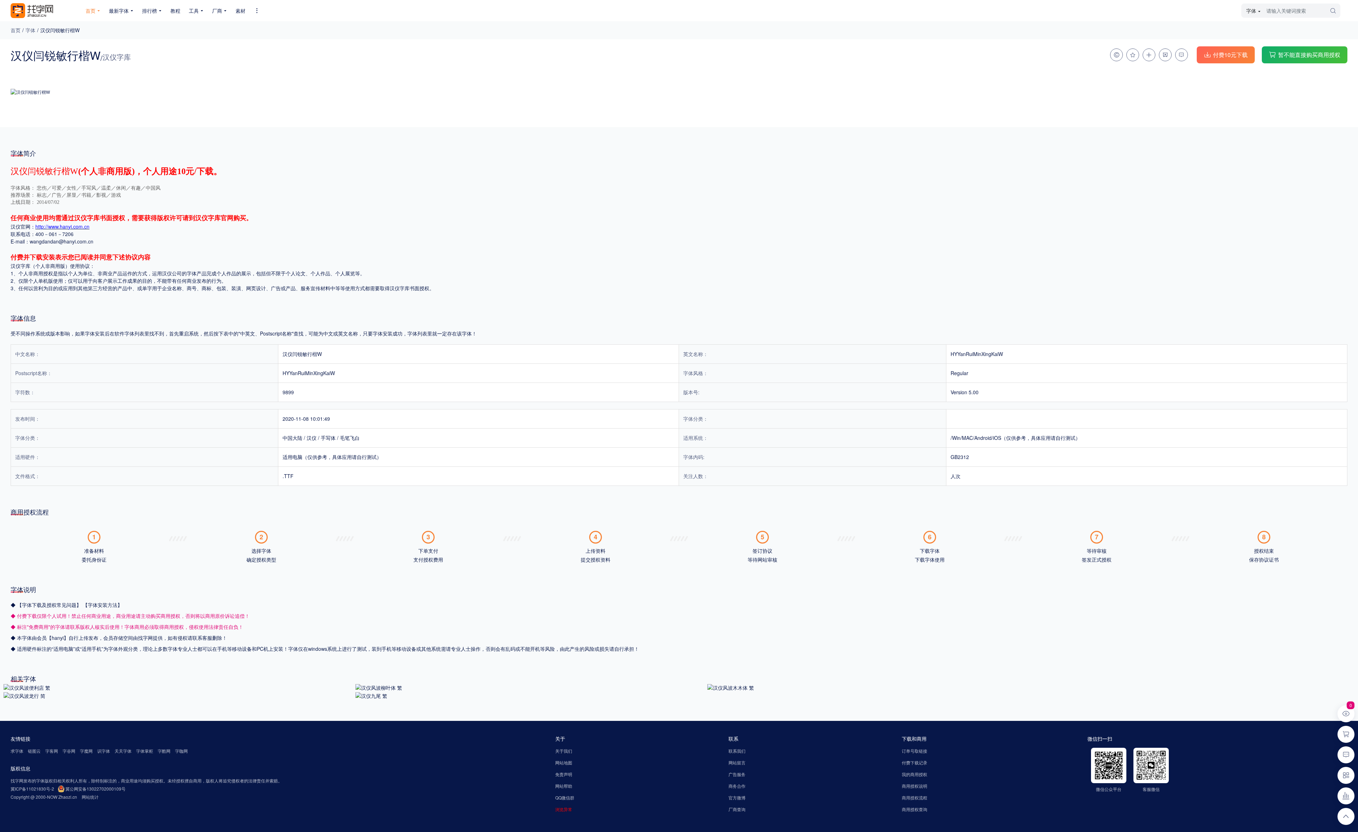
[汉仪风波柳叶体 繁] (378, 686)
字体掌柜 (144, 751)
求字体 (17, 751)
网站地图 (563, 762)
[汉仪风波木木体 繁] (730, 686)
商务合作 (737, 786)
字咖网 (181, 751)
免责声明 (563, 774)
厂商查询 (737, 809)
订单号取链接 (914, 751)
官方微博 (737, 797)
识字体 (103, 751)
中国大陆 (292, 437)
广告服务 (737, 774)
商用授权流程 (914, 797)
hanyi (58, 637)
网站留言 (737, 762)
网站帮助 (563, 786)
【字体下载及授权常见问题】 (50, 604)
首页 (16, 30)
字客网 (51, 751)
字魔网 (86, 751)
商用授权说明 (914, 786)
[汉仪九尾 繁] (371, 695)
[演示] (1165, 54)
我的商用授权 (914, 774)
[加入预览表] (1149, 54)
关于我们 (563, 751)
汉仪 (312, 437)
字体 (30, 30)
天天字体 (123, 751)
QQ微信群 (564, 797)
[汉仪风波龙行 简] (24, 695)
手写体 (328, 437)
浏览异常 (563, 809)
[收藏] (1132, 54)
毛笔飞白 (350, 437)
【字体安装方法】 (102, 604)
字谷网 (69, 751)
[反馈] (1181, 54)
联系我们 (737, 751)
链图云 (34, 751)
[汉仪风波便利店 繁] (27, 686)
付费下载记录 (914, 762)
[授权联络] (1116, 54)
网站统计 (90, 797)
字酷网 (164, 751)
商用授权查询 (914, 809)
